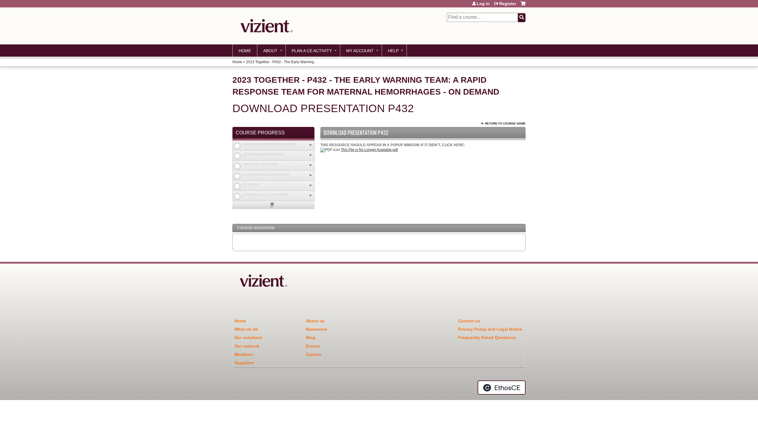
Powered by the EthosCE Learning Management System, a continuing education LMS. (502, 387)
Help (393, 50)
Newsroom (316, 329)
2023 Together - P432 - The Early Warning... (281, 62)
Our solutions (248, 337)
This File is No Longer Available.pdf (369, 150)
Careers (313, 354)
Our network (247, 346)
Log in (483, 3)
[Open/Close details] (310, 145)
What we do (246, 329)
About (270, 50)
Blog (310, 337)
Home (245, 50)
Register (507, 3)
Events (313, 346)
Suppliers (244, 362)
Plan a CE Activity (312, 50)
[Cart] (523, 5)
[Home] (265, 25)
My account (360, 50)
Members (244, 354)
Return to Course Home (505, 123)
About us (315, 320)
